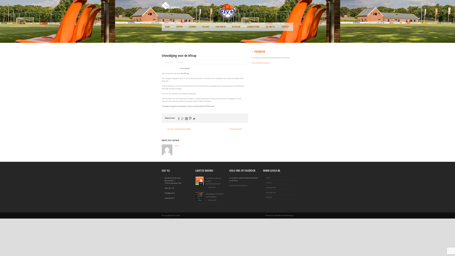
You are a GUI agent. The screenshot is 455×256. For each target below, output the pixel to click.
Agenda (192, 26)
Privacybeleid (271, 187)
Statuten (269, 197)
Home (167, 26)
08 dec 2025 (212, 200)
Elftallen (236, 26)
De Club (205, 26)
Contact (285, 26)
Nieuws (179, 26)
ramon (177, 145)
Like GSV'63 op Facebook (261, 63)
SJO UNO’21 (270, 26)
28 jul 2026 (211, 187)
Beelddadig (289, 215)
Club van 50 (220, 26)
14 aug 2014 (168, 62)
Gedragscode (271, 192)
